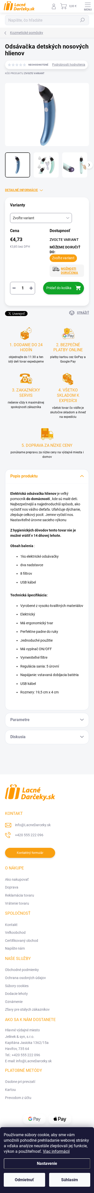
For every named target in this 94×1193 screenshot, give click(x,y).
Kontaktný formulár (30, 853)
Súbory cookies (17, 986)
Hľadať (82, 20)
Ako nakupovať (17, 879)
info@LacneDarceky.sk (33, 825)
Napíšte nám (15, 948)
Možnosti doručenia (69, 271)
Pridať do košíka (58, 288)
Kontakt (11, 925)
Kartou (10, 1090)
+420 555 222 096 (29, 835)
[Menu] (87, 6)
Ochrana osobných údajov (25, 978)
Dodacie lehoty (16, 994)
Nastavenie (47, 1163)
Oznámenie (14, 1002)
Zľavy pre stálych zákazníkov (27, 1009)
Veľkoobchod (15, 933)
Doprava (11, 887)
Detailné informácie (21, 190)
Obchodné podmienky (22, 970)
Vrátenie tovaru (17, 903)
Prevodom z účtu (18, 1098)
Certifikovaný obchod (21, 941)
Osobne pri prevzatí (20, 1082)
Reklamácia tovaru (19, 895)
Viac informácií (56, 1151)
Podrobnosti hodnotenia (68, 64)
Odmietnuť (24, 1179)
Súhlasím (69, 1179)
